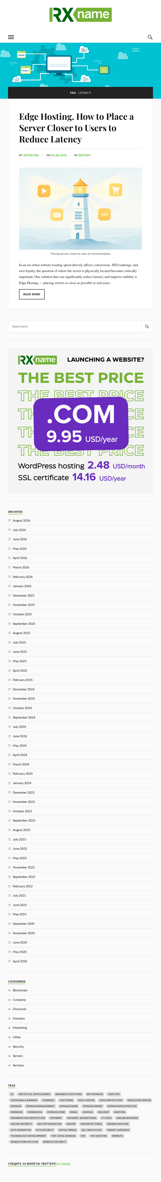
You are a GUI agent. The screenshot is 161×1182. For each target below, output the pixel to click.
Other (17, 1037)
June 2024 (20, 736)
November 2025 (24, 604)
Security (18, 1046)
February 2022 (23, 886)
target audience (118, 1130)
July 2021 (19, 895)
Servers (84, 155)
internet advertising (81, 1118)
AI (12, 1094)
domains (17, 1112)
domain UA (35, 1112)
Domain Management (40, 1106)
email (74, 1112)
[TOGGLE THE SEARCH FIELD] (150, 37)
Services (18, 1065)
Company (19, 999)
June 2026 (20, 539)
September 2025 (24, 623)
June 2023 (20, 848)
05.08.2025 (59, 155)
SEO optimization (49, 1124)
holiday (103, 1112)
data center (86, 1100)
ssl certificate (92, 1130)
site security (45, 1130)
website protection (24, 1141)
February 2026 (23, 576)
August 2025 (21, 633)
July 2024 (19, 726)
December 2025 (23, 595)
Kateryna (31, 155)
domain (16, 1106)
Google (88, 1112)
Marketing (20, 1027)
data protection (111, 1100)
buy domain (95, 1094)
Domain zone (56, 1112)
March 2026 (21, 567)
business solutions (69, 1094)
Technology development (28, 1136)
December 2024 (23, 689)
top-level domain (63, 1136)
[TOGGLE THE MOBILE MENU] (11, 37)
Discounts (20, 1009)
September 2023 (24, 820)
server (71, 1124)
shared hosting (118, 1124)
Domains (19, 1018)
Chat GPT (114, 1094)
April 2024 (20, 755)
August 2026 (21, 520)
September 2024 (24, 717)
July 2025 (19, 642)
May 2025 (20, 661)
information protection (28, 1118)
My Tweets (63, 1163)
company (48, 1100)
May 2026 (20, 548)
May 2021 (20, 914)
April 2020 (20, 961)
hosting (119, 1112)
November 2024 (24, 698)
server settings (91, 1124)
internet (56, 1118)
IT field (107, 1118)
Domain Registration (122, 1106)
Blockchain (20, 990)
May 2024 (20, 745)
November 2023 (24, 801)
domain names (92, 1106)
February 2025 (23, 680)
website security (54, 1141)
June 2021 (20, 905)
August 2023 (21, 830)
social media (68, 1130)
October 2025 (22, 614)
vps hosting (99, 1136)
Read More (31, 294)
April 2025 (20, 670)
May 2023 (20, 858)
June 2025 (20, 651)
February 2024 (23, 773)
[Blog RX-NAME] (80, 20)
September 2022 (24, 876)
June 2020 (20, 942)
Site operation (21, 1130)
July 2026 (19, 530)
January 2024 (22, 783)
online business (127, 1118)
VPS (83, 1136)
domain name (69, 1106)
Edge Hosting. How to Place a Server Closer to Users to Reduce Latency (76, 127)
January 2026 (22, 586)
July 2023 (19, 839)
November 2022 (24, 867)
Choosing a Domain (24, 1100)
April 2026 (20, 558)
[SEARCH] (147, 326)
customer (66, 1100)
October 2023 (22, 811)
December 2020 (23, 923)
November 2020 (24, 933)
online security (21, 1124)
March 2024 (21, 764)
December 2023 (23, 792)
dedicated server (139, 1100)
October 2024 (22, 708)
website (117, 1136)
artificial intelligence (34, 1094)
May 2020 (20, 952)
